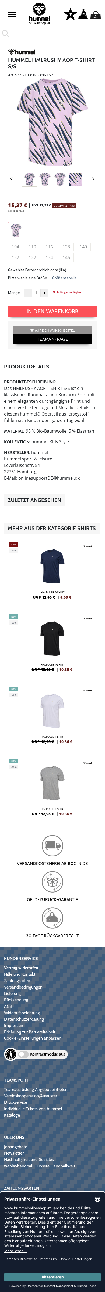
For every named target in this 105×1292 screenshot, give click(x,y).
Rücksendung (16, 999)
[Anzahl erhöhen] (44, 293)
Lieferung (12, 993)
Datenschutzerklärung (24, 1019)
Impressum (14, 1025)
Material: (14, 431)
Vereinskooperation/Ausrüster (30, 1095)
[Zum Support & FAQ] (70, 14)
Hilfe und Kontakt (19, 974)
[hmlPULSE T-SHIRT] (52, 573)
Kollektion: (17, 441)
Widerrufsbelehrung (22, 1012)
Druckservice (15, 1102)
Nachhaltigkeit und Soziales (29, 1159)
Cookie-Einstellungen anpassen (32, 1038)
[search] (52, 33)
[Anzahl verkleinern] (28, 293)
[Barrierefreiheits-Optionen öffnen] (11, 1054)
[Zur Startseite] (39, 14)
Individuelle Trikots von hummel (33, 1108)
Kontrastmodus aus (47, 1054)
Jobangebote (15, 1146)
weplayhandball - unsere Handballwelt (39, 1165)
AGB (8, 1006)
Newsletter (14, 1153)
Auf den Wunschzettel (55, 330)
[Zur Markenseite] (21, 53)
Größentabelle (64, 278)
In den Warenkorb (53, 311)
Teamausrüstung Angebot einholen (36, 1089)
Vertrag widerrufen (21, 967)
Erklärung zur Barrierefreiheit (29, 1032)
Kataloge (12, 1115)
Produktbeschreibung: (30, 381)
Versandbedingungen (23, 987)
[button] (12, 14)
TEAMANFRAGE (52, 339)
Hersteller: (17, 452)
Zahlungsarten (17, 980)
